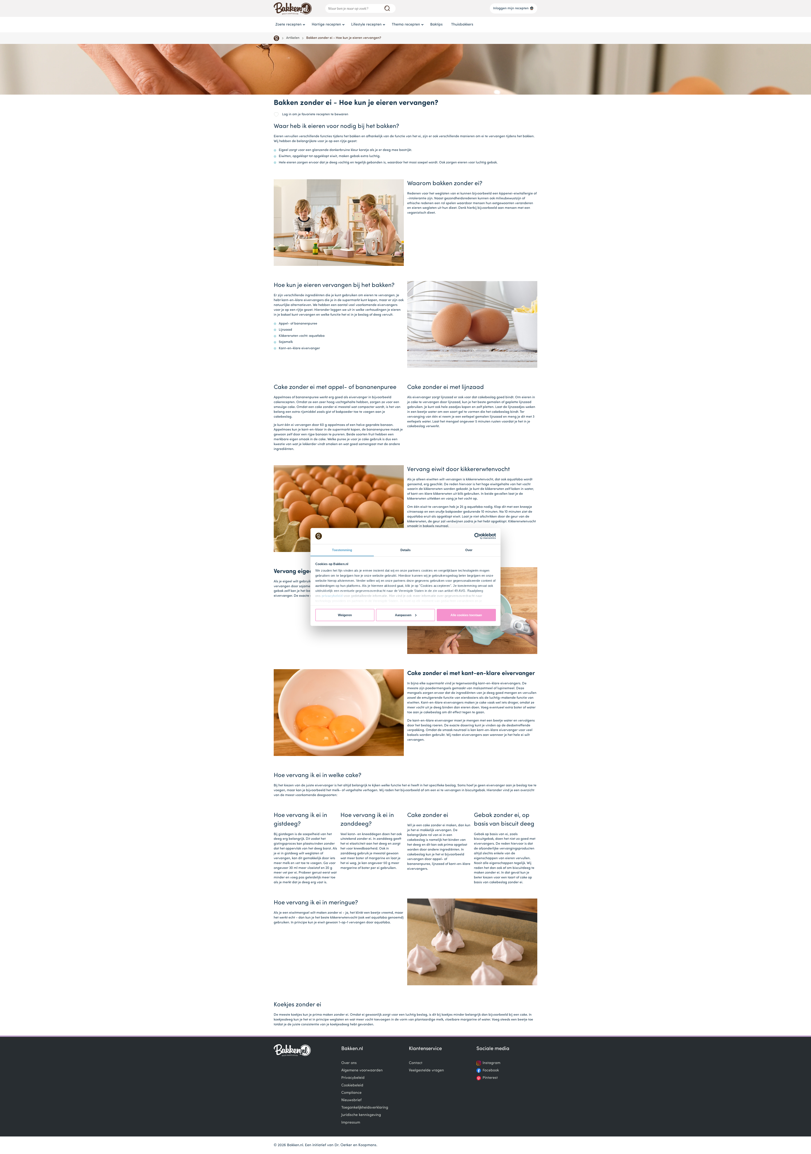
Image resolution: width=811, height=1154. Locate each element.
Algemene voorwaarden (362, 1070)
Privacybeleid (353, 1078)
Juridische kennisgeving (361, 1115)
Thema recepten (406, 24)
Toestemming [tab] (342, 550)
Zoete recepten (288, 24)
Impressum (350, 1122)
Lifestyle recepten (366, 24)
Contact (415, 1063)
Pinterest (490, 1078)
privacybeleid (332, 596)
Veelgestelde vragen (426, 1070)
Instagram (491, 1063)
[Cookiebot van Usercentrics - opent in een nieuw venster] (477, 536)
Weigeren (345, 615)
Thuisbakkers (462, 24)
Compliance (351, 1093)
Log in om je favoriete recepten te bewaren (315, 114)
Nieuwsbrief (351, 1100)
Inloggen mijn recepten (511, 8)
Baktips (436, 24)
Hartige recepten (326, 24)
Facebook (491, 1070)
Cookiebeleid (352, 1085)
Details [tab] (405, 550)
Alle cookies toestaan (466, 615)
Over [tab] (468, 550)
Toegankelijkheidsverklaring (364, 1107)
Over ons (349, 1063)
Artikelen (292, 38)
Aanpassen (403, 615)
